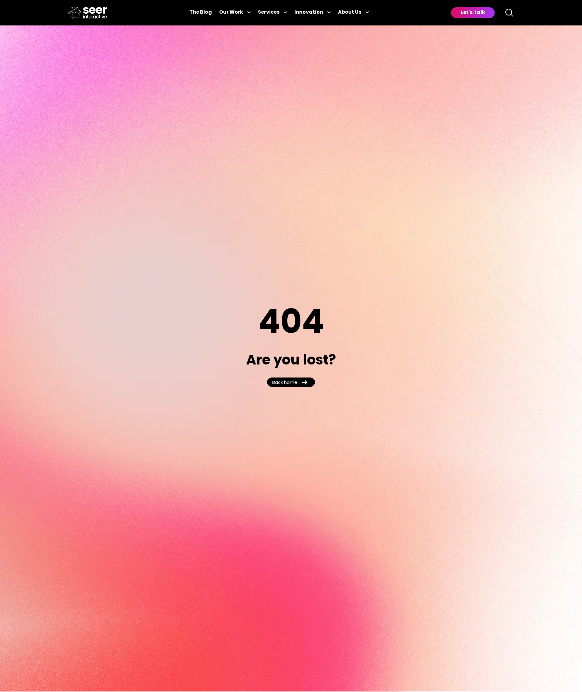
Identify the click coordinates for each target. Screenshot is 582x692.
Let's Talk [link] (473, 12)
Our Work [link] (231, 12)
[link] (87, 13)
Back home (284, 383)
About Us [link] (349, 12)
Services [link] (268, 12)
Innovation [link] (308, 12)
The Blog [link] (200, 12)
